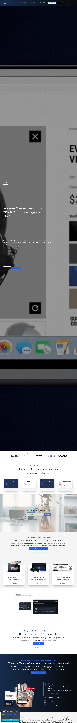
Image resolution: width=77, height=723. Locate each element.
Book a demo (16, 268)
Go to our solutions (38, 673)
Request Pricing (39, 647)
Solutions (33, 2)
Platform (24, 2)
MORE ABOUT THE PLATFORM (38, 552)
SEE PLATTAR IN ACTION (38, 548)
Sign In (61, 2)
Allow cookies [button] (10, 719)
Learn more (7, 268)
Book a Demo (38, 644)
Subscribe (47, 514)
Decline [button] (10, 717)
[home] (8, 3)
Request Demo (52, 2)
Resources (42, 2)
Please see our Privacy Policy (12, 714)
